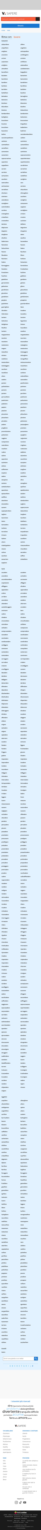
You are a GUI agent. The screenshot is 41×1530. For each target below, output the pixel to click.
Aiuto (27, 1522)
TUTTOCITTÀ (17, 1516)
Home (3, 30)
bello (16, 1418)
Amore (5, 1471)
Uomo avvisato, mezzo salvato (29, 1466)
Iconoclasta (6, 1450)
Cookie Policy (30, 1520)
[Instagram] (16, 1502)
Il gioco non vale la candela (28, 1483)
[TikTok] (20, 1502)
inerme (26, 1415)
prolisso (30, 1408)
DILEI (22, 1516)
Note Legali (17, 1520)
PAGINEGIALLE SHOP (27, 1514)
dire (10, 1405)
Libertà (24, 1433)
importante (16, 1406)
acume (18, 1414)
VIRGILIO (10, 1514)
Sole (4, 1463)
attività (30, 1406)
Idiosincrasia (7, 1439)
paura (30, 1418)
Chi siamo (9, 1520)
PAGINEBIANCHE (9, 1516)
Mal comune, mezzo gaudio (29, 1479)
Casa (4, 1466)
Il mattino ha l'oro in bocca (29, 1474)
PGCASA (35, 1514)
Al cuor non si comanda (27, 1487)
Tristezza (25, 1452)
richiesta (24, 1406)
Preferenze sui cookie (18, 1522)
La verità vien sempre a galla (30, 1461)
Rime (8, 30)
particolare (33, 1415)
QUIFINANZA (33, 1516)
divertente (11, 1411)
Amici (5, 1477)
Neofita (5, 1447)
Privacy (23, 1520)
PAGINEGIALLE (17, 1514)
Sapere (12, 13)
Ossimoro (6, 1433)
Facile (24, 1436)
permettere (8, 1415)
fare (11, 1417)
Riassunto (25, 1444)
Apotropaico (7, 1452)
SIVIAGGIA (26, 1516)
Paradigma (26, 1447)
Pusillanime (7, 1441)
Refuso (5, 1444)
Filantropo (6, 1436)
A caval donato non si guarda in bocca (29, 1492)
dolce (23, 1408)
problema (13, 1409)
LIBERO (5, 1514)
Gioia (24, 1450)
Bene (4, 1479)
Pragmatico (26, 1439)
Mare (4, 1469)
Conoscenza (26, 1441)
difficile (35, 1411)
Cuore (5, 1474)
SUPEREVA (24, 1518)
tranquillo (25, 1411)
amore (22, 1418)
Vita (4, 1461)
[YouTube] (25, 1502)
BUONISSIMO (17, 1518)
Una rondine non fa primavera (29, 1470)
